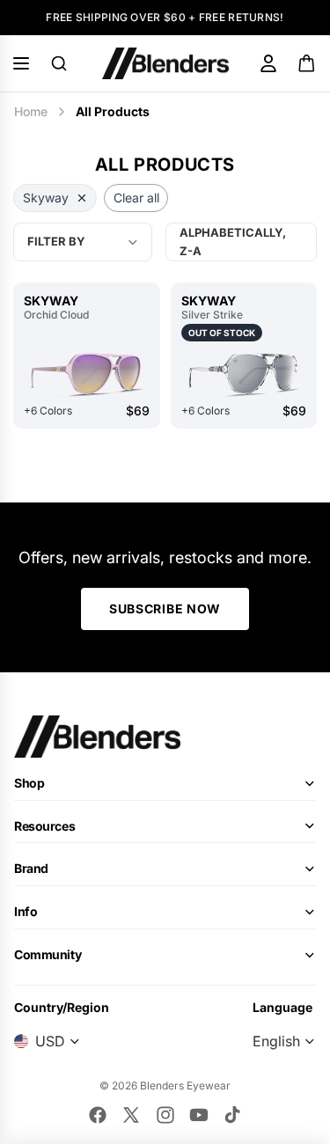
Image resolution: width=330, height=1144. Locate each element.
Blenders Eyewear (185, 1085)
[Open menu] (21, 63)
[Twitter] (131, 1115)
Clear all (136, 197)
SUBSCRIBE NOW (165, 608)
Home (31, 111)
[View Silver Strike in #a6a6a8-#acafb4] (244, 373)
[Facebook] (97, 1115)
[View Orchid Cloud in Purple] (87, 373)
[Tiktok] (232, 1115)
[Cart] (307, 63)
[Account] (268, 63)
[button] (241, 242)
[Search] (59, 63)
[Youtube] (198, 1115)
